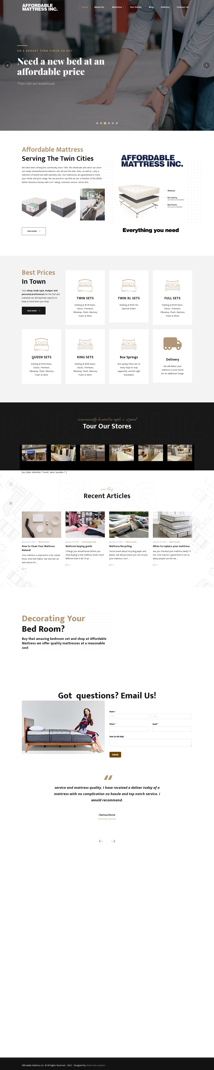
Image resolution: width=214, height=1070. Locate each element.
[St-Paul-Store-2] (179, 453)
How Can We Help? (116, 736)
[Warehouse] (92, 453)
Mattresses (43, 542)
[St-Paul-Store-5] (63, 453)
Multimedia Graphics (95, 1065)
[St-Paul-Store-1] (34, 453)
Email (159, 724)
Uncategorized (89, 542)
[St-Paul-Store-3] (150, 453)
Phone (116, 724)
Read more (32, 231)
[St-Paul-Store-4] (121, 453)
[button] (101, 841)
